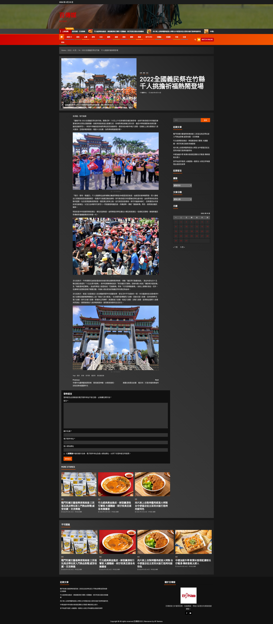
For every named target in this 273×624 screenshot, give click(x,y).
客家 (78, 375)
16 (181, 231)
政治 (62, 42)
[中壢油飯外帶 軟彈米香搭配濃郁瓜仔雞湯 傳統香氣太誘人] (193, 542)
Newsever (148, 621)
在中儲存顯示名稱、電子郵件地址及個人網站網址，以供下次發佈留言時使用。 (98, 454)
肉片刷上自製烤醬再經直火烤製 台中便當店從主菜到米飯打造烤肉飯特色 (130, 31)
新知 (77, 37)
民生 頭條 (79, 512)
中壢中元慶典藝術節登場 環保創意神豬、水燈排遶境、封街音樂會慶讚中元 (94, 383)
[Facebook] (186, 613)
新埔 (82, 375)
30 (181, 241)
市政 (176, 37)
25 (192, 236)
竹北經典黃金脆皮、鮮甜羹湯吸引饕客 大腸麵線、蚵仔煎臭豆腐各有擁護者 (114, 505)
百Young (149, 37)
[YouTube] (190, 613)
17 (186, 231)
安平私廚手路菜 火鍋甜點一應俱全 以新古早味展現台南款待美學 (81, 608)
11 (192, 227)
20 (202, 231)
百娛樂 (168, 37)
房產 (139, 37)
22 (176, 236)
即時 (93, 37)
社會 (184, 37)
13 (202, 227)
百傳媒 (67, 15)
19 (197, 231)
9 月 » (182, 247)
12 (197, 227)
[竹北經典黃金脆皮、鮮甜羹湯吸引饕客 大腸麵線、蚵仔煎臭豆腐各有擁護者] (115, 484)
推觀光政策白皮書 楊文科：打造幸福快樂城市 (141, 381)
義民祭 (93, 375)
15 (176, 231)
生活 (100, 37)
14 (207, 227)
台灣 (85, 37)
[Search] (195, 40)
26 (197, 236)
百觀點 (159, 37)
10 (186, 227)
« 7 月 (175, 247)
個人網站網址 (69, 446)
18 (192, 231)
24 (186, 236)
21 (207, 231)
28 (207, 236)
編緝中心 (144, 92)
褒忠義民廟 (100, 375)
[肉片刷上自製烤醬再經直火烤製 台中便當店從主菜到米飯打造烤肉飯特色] (152, 484)
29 (176, 241)
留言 (66, 401)
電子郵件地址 (69, 439)
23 (181, 236)
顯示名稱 (68, 431)
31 (186, 241)
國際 (108, 37)
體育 (131, 37)
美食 (124, 37)
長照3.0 (69, 37)
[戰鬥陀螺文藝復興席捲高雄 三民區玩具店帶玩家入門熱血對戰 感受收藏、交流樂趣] (79, 484)
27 (202, 236)
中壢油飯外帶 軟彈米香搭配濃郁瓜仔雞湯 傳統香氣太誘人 (182, 31)
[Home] (61, 37)
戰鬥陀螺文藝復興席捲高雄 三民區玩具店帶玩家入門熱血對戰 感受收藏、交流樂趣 (78, 505)
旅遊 (116, 37)
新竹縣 (88, 375)
